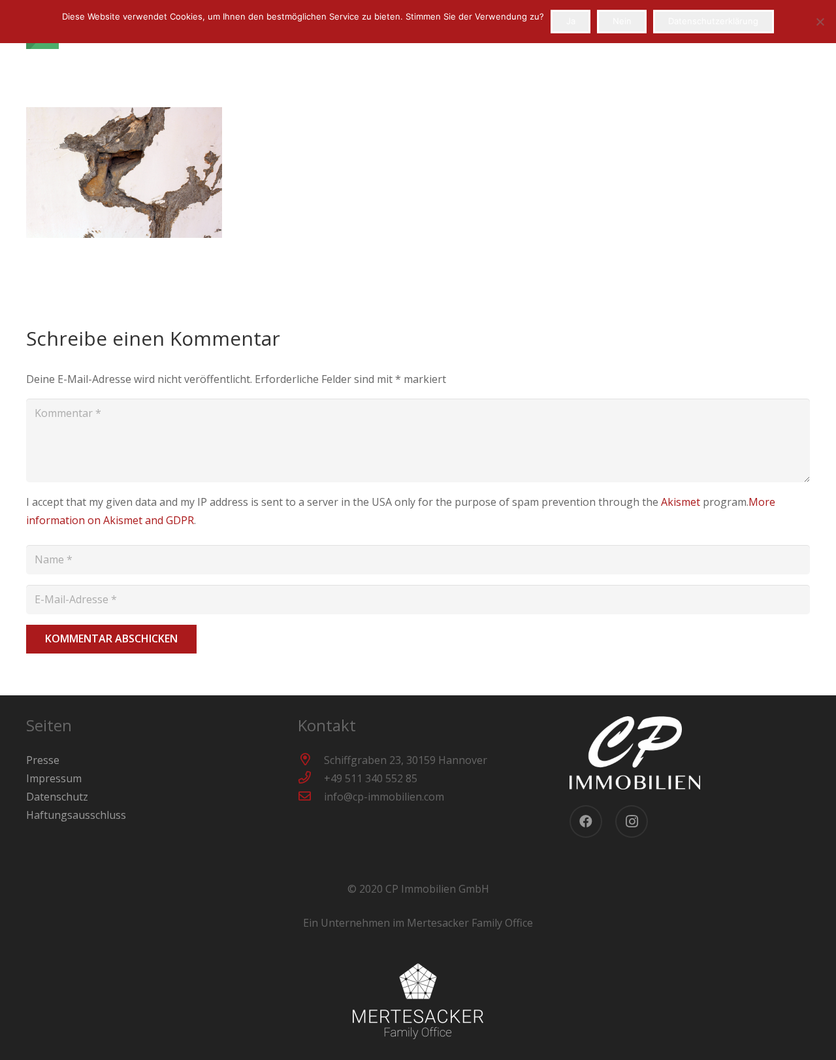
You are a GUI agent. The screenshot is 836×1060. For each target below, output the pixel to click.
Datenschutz (57, 796)
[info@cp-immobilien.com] (311, 796)
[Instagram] (631, 821)
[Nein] (819, 21)
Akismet (680, 502)
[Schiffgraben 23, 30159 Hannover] (311, 760)
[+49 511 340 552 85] (311, 778)
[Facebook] (586, 821)
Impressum (54, 778)
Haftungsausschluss (76, 815)
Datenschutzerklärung (713, 21)
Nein (622, 21)
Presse (42, 760)
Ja (570, 21)
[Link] (690, 752)
